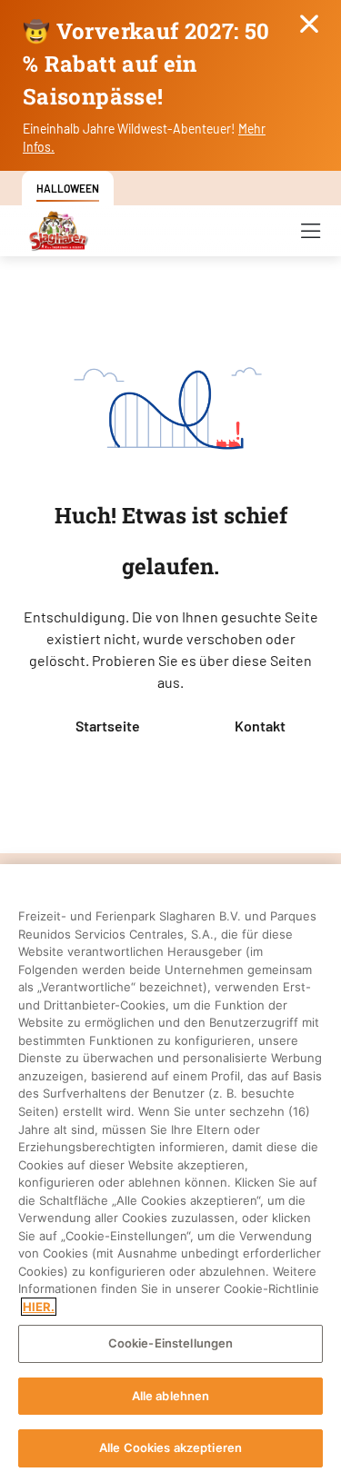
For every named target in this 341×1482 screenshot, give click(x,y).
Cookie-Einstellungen (171, 1343)
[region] (170, 1173)
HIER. (39, 1306)
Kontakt (260, 725)
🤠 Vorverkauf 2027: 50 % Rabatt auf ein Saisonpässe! (146, 63)
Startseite (107, 725)
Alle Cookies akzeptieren (170, 1447)
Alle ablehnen (171, 1395)
